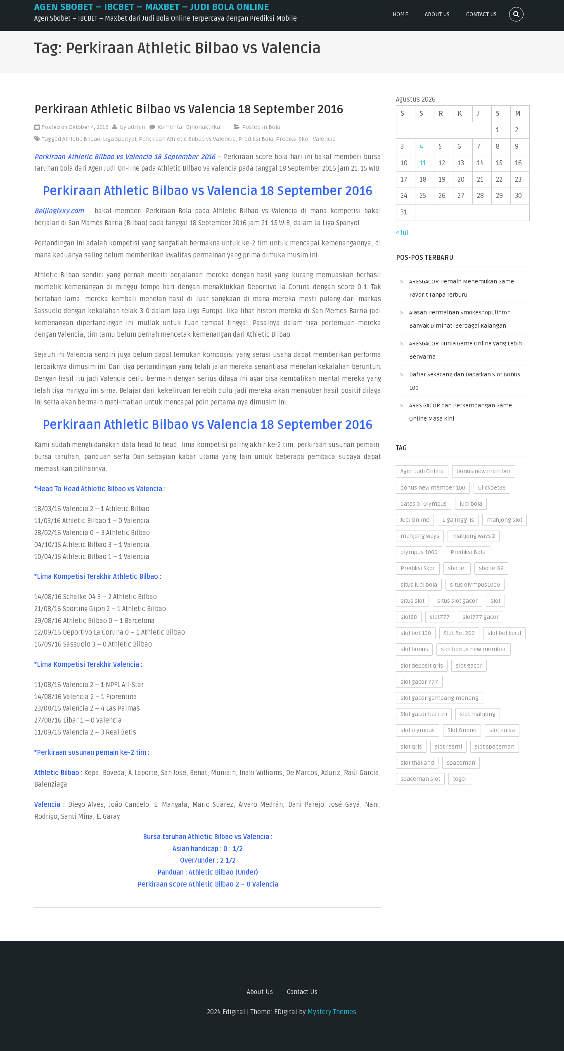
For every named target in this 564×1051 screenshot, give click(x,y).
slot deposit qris (421, 665)
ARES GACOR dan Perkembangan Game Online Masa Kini (460, 412)
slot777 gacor (480, 617)
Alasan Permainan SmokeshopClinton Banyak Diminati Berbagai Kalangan (460, 319)
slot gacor (469, 665)
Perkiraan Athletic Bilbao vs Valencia (187, 139)
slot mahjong (477, 714)
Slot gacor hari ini (423, 714)
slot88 (408, 617)
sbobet (457, 568)
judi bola (471, 503)
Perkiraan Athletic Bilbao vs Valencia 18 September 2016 (189, 109)
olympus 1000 (419, 552)
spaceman (461, 762)
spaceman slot (420, 778)
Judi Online (414, 519)
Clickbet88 (492, 487)
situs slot (412, 600)
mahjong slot (504, 519)
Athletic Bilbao (81, 139)
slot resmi (448, 746)
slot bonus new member (473, 649)
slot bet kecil (504, 633)
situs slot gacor (457, 600)
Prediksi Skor (293, 139)
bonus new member (484, 471)
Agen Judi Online (422, 471)
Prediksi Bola (255, 139)
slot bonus (414, 649)
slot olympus (417, 730)
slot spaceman (494, 746)
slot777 (440, 617)
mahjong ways (419, 536)
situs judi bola (418, 584)
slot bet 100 (415, 633)
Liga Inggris (458, 519)
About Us (437, 14)
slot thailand (417, 762)
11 (422, 163)
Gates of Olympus (423, 503)
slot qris (411, 746)
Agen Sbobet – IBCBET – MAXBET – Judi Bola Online (151, 7)
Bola (274, 127)
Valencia (324, 139)
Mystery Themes (332, 1012)
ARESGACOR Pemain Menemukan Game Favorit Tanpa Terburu (461, 288)
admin (136, 127)
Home (400, 14)
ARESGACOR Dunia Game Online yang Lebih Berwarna (465, 350)
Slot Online (462, 730)
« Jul (402, 233)
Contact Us (481, 14)
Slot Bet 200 (459, 633)
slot (495, 600)
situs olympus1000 (475, 584)
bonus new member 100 (432, 487)
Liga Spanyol (119, 139)
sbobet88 (491, 568)
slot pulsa (502, 730)
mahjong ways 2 (473, 536)
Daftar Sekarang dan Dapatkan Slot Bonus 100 (464, 381)
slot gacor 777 (419, 681)
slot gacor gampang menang (439, 697)
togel (460, 778)
